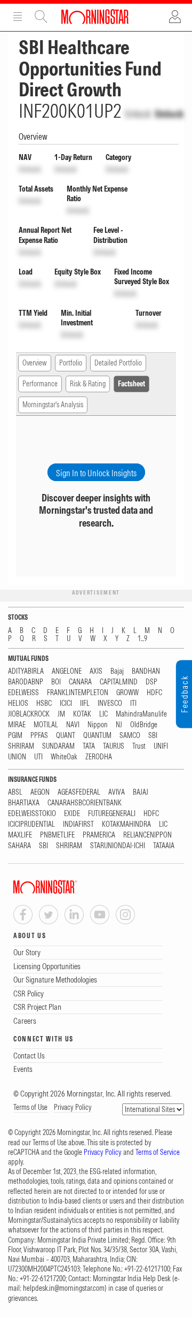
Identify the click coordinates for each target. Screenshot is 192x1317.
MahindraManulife (141, 714)
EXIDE (72, 814)
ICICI (66, 703)
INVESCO (110, 703)
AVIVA (116, 792)
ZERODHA (98, 757)
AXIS (96, 671)
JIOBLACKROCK (29, 714)
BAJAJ (140, 792)
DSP (151, 682)
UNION (17, 757)
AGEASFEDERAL (79, 792)
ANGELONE (67, 671)
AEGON (40, 792)
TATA (89, 746)
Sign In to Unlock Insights (96, 473)
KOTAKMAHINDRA (126, 824)
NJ (119, 725)
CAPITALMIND (119, 682)
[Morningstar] (66, 887)
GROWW (127, 693)
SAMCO (129, 736)
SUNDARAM (58, 746)
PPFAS (39, 736)
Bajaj (117, 671)
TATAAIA (163, 846)
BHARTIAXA (23, 803)
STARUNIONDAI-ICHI (117, 846)
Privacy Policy (73, 1107)
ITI (133, 703)
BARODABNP (25, 682)
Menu (17, 16)
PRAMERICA (99, 835)
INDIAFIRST (78, 824)
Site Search (41, 16)
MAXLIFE (20, 835)
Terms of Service (157, 1152)
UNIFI (161, 746)
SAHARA (19, 846)
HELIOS (18, 703)
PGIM (15, 736)
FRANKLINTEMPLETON (77, 693)
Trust (139, 746)
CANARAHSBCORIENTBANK (84, 803)
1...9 (142, 639)
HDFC (154, 693)
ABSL (15, 792)
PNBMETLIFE (57, 835)
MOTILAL (46, 725)
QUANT (65, 736)
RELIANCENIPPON (147, 835)
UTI (38, 757)
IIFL (85, 703)
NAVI (72, 725)
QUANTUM (97, 736)
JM (61, 714)
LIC (103, 714)
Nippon (97, 725)
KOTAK (82, 714)
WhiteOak (64, 757)
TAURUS (113, 746)
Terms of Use (30, 1107)
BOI (56, 682)
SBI (152, 736)
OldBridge (143, 725)
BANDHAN (146, 671)
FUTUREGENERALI (111, 814)
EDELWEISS (23, 693)
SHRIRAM (21, 746)
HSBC (44, 703)
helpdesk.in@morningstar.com (64, 1288)
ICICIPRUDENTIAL (31, 824)
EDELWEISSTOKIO (32, 814)
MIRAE (17, 725)
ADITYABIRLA (26, 671)
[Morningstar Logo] (95, 16)
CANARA (80, 682)
